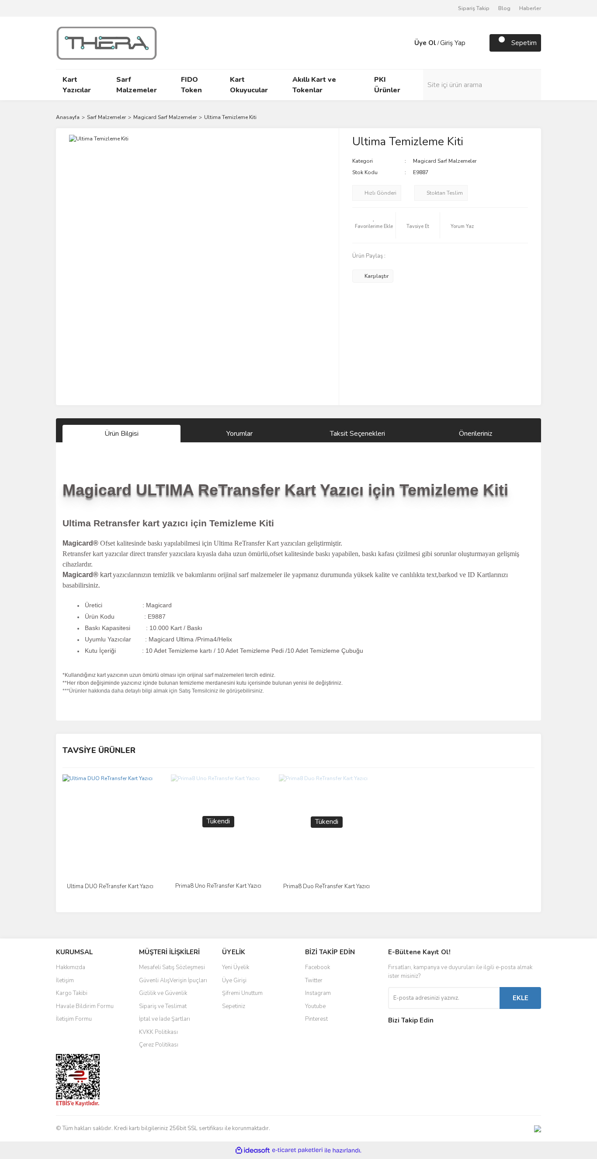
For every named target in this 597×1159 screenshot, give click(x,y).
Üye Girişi (234, 980)
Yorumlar (239, 433)
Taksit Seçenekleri (357, 433)
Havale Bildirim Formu (85, 1006)
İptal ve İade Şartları (164, 1019)
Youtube (315, 1006)
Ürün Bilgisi (121, 433)
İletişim (65, 980)
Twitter (314, 980)
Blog (504, 8)
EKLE (520, 998)
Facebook (317, 967)
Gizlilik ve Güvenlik (163, 993)
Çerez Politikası (158, 1045)
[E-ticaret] (297, 1150)
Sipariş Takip (473, 8)
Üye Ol (425, 43)
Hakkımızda (70, 967)
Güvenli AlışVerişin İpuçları (173, 980)
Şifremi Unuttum (242, 993)
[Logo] (106, 42)
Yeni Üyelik (235, 967)
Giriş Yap (452, 43)
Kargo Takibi (71, 993)
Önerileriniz (475, 433)
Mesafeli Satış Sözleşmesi (172, 967)
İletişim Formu (74, 1019)
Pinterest (316, 1019)
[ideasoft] (252, 1150)
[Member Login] (405, 42)
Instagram (318, 993)
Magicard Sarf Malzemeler (444, 161)
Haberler (530, 8)
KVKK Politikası (158, 1032)
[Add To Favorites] (374, 225)
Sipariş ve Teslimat (163, 1006)
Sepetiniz (233, 1006)
